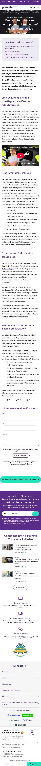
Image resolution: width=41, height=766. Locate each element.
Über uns (5, 696)
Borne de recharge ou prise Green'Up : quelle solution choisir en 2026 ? (27, 576)
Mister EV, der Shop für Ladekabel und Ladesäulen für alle (20, 703)
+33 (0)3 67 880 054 (20, 634)
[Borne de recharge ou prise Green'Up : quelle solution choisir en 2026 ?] (7, 574)
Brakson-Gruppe (8, 269)
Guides (17, 557)
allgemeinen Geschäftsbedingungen (19, 463)
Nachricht (5, 434)
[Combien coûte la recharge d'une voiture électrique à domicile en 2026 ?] (7, 560)
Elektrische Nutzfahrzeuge (11, 690)
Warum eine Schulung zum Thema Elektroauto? (20, 57)
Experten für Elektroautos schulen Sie (16, 54)
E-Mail (4, 424)
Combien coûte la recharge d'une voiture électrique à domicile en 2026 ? (27, 561)
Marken (4, 678)
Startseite (6, 10)
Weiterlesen (19, 552)
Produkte (5, 672)
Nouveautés (9, 17)
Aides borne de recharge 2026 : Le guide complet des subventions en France (26, 547)
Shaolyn (29, 80)
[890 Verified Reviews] (20, 658)
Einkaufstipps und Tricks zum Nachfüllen (22, 10)
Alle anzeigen (20, 587)
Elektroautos (6, 684)
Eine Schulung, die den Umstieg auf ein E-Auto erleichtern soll (19, 47)
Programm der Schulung (12, 51)
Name (3, 413)
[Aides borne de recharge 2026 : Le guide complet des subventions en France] (7, 547)
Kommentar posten (20, 455)
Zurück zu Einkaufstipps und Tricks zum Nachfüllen (22, 479)
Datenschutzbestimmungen (16, 464)
